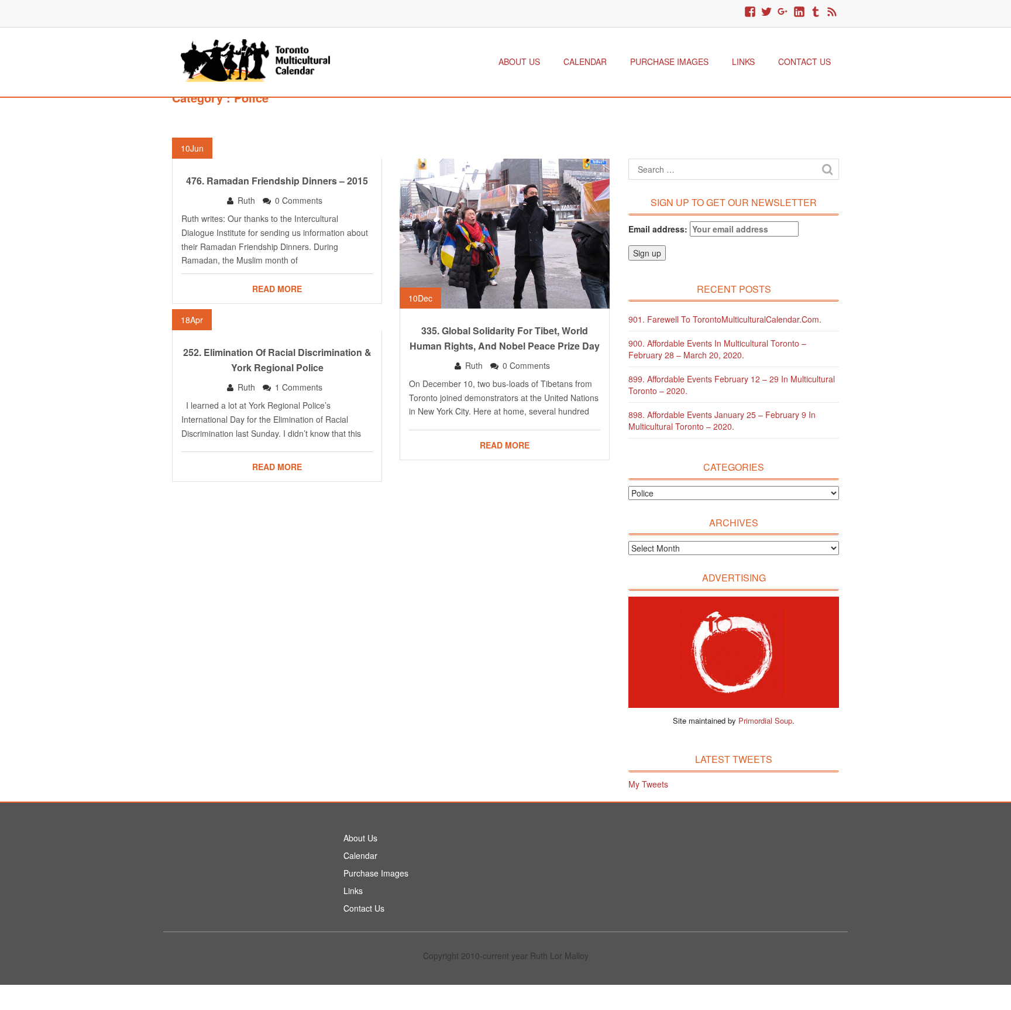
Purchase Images (669, 61)
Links (743, 61)
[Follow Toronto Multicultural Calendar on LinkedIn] (799, 12)
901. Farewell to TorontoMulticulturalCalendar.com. (724, 319)
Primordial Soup (765, 720)
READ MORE (277, 289)
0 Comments (298, 200)
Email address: (659, 229)
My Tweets (648, 784)
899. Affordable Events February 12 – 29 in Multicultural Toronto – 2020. (731, 384)
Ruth (246, 200)
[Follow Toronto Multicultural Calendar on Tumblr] (815, 12)
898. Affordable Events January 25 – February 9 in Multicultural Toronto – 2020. (722, 420)
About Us (519, 61)
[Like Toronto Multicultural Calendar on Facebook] (750, 12)
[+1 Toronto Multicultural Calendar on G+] (783, 12)
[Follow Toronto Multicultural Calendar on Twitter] (766, 12)
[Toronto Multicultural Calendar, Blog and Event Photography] (255, 59)
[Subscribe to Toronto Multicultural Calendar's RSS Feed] (832, 12)
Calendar (585, 61)
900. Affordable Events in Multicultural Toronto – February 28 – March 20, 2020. (717, 349)
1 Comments (298, 387)
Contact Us (804, 61)
